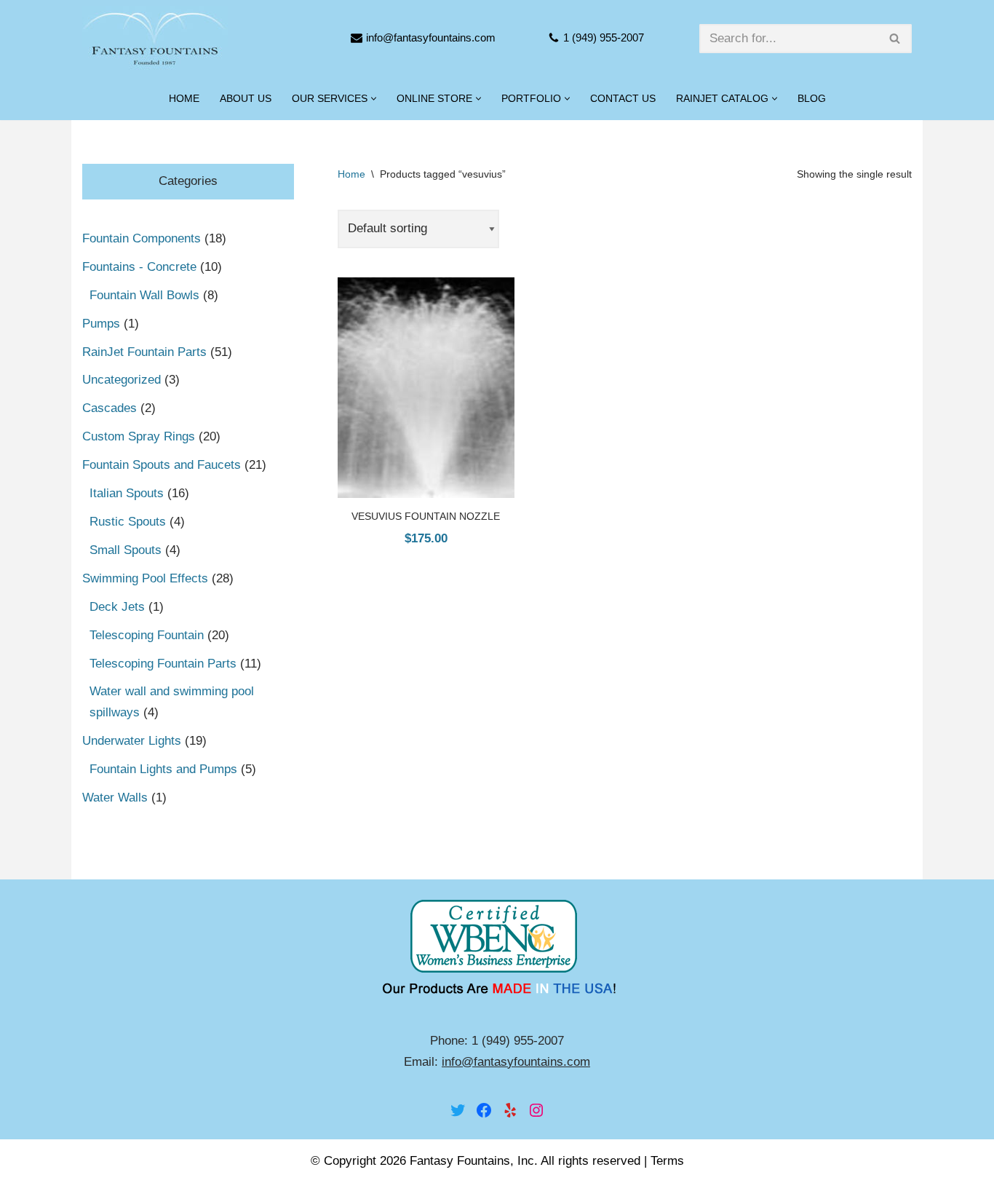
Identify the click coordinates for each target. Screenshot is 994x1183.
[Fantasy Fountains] (155, 38)
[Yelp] (510, 1110)
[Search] (895, 38)
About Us (245, 98)
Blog (812, 98)
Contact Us (623, 98)
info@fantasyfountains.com (431, 37)
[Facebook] (484, 1110)
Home (184, 98)
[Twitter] (457, 1110)
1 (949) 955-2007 (603, 37)
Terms (667, 1161)
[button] (373, 98)
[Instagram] (536, 1110)
